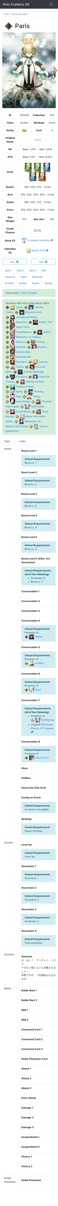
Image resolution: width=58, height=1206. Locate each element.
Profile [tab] (22, 283)
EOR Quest (42, 726)
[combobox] (29, 14)
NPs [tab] (44, 270)
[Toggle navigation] (51, 4)
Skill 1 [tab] (8, 270)
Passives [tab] (10, 276)
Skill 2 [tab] (20, 270)
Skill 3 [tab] (32, 270)
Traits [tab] (23, 276)
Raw (41, 261)
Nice (12, 261)
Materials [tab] (37, 276)
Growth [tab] (9, 283)
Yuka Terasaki (29, 292)
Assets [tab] (35, 283)
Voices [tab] (48, 283)
